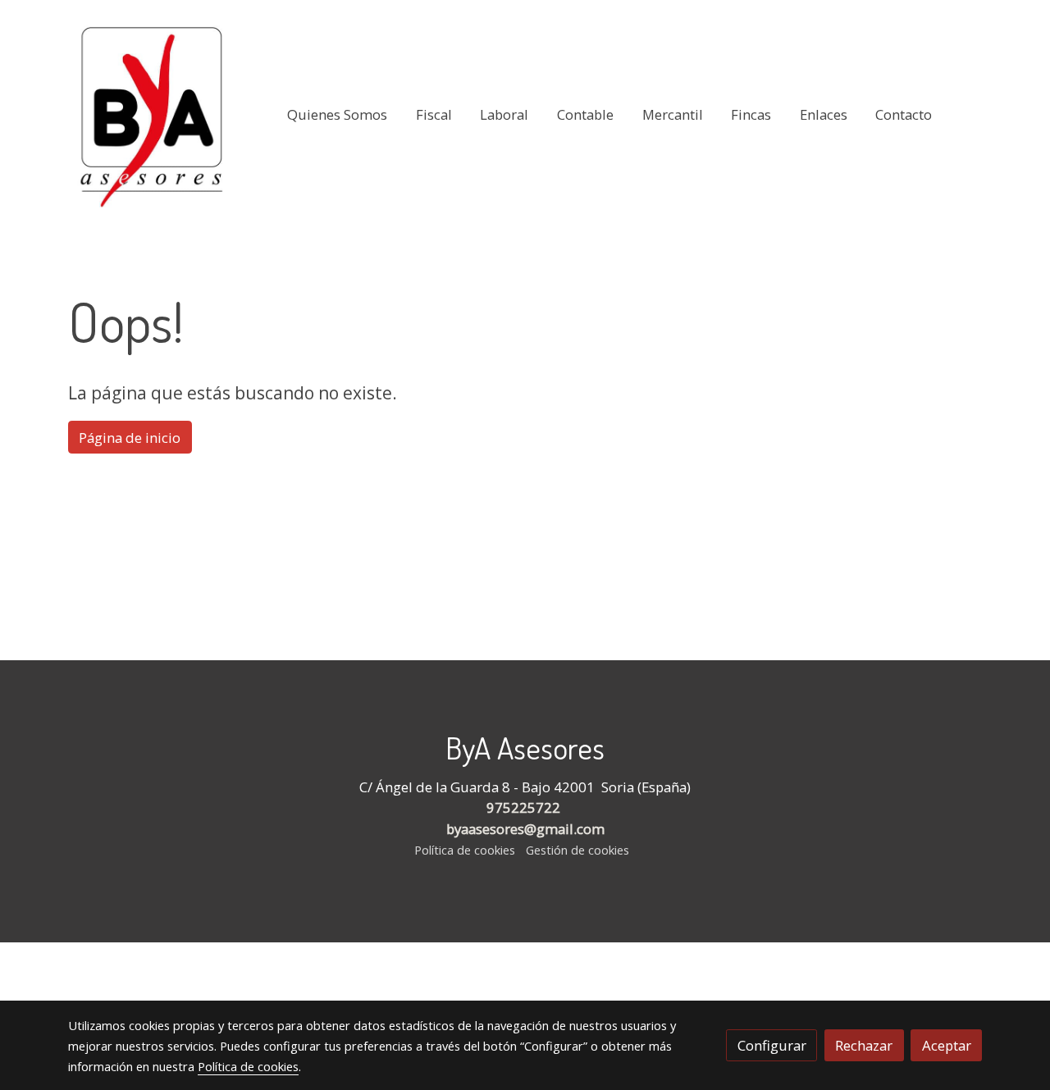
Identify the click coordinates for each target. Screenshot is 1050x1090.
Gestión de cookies (577, 849)
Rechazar (863, 1045)
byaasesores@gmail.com (525, 828)
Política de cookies (464, 849)
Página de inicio (129, 437)
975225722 (525, 807)
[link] (153, 114)
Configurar (771, 1045)
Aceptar (946, 1045)
